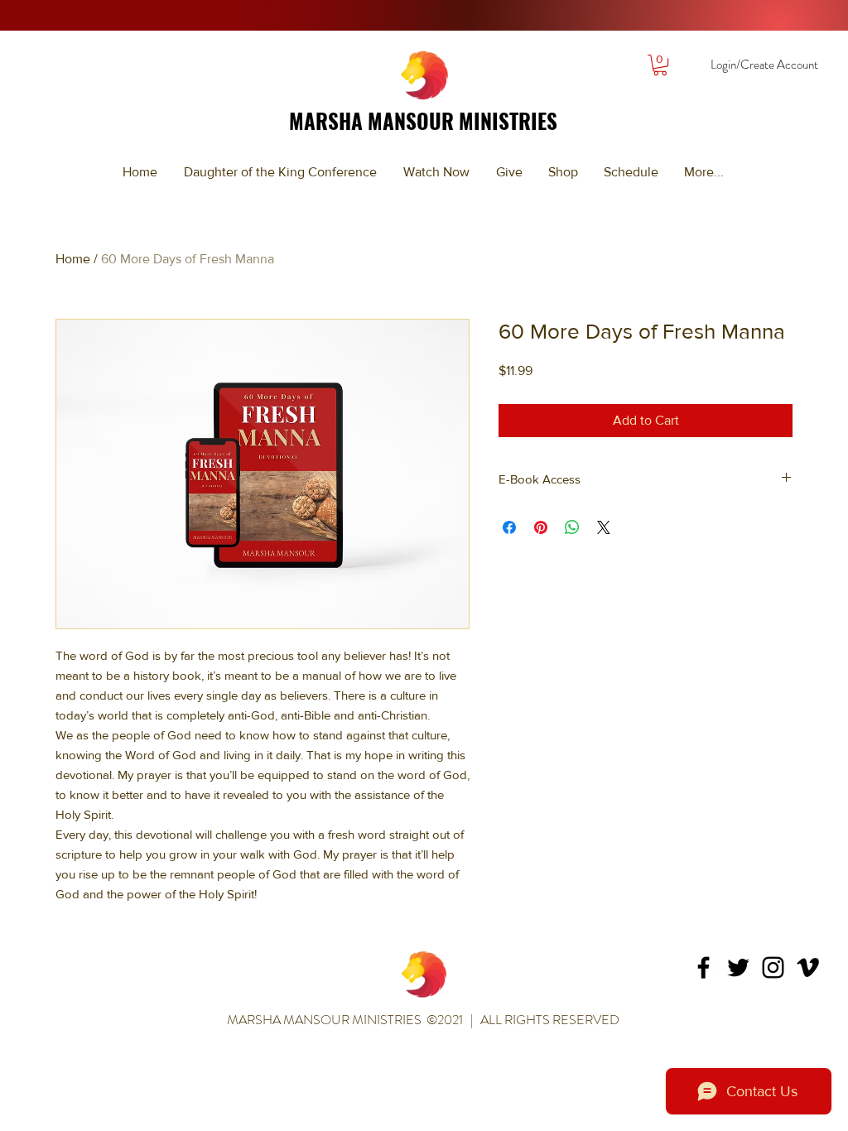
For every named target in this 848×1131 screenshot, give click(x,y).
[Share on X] (604, 527)
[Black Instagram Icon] (773, 967)
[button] (660, 65)
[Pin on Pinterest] (541, 527)
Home (72, 259)
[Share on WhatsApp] (572, 527)
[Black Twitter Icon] (738, 967)
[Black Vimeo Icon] (807, 967)
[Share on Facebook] (509, 527)
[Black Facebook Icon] (703, 967)
